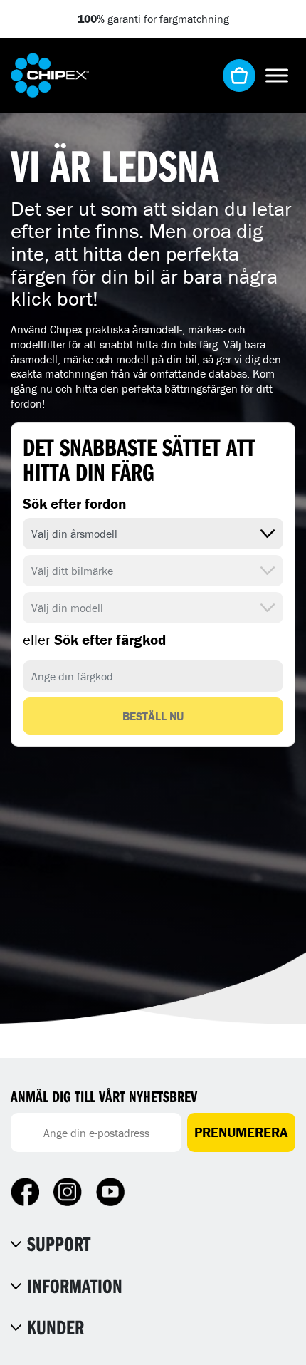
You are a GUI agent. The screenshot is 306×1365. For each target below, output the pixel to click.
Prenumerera (241, 1132)
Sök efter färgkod (94, 639)
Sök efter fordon (75, 503)
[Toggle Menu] (276, 75)
